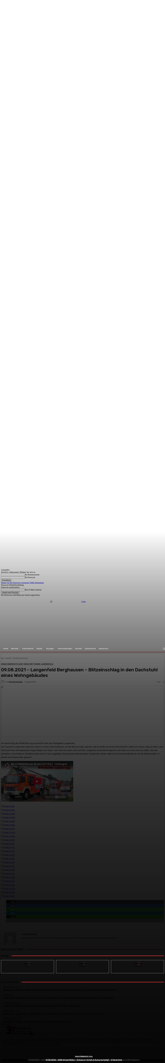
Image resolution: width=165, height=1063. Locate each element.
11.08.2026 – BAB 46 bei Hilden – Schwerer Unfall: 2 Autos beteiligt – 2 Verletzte (84, 1060)
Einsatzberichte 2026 (84, 1056)
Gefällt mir (27, 962)
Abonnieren (137, 962)
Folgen (82, 962)
